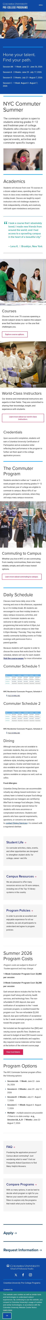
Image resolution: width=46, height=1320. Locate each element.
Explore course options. (14, 334)
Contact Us (8, 1289)
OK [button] (7, 1316)
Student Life (15, 842)
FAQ (9, 1147)
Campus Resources (20, 876)
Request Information (21, 1250)
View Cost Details (13, 1052)
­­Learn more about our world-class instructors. (23, 418)
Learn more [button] (7, 1310)
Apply (8, 1233)
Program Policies (18, 910)
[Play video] (23, 159)
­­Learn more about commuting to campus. (21, 577)
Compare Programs (20, 1184)
